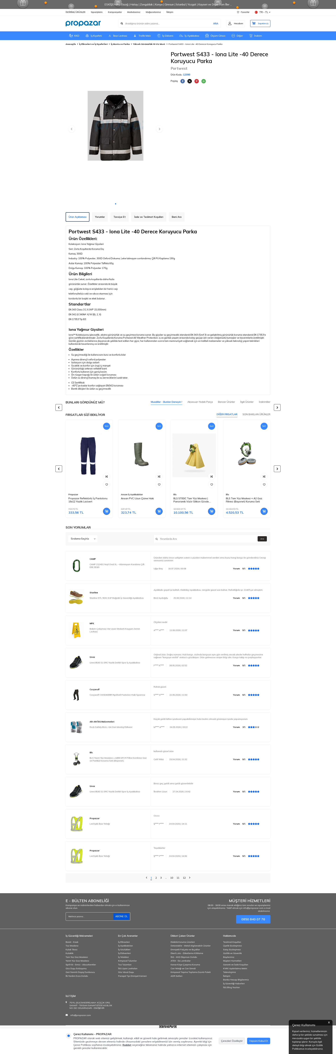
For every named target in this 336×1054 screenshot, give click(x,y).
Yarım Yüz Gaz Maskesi (77, 960)
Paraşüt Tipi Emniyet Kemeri (132, 976)
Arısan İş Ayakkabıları (132, 494)
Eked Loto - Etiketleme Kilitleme (187, 953)
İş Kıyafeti (96, 35)
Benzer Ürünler (226, 401)
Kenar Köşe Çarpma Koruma (185, 964)
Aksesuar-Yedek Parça (200, 401)
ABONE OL (121, 916)
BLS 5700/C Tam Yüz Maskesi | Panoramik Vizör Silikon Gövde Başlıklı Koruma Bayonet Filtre (191, 500)
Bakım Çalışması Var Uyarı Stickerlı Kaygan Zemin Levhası (115, 630)
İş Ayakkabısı (192, 35)
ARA (215, 23)
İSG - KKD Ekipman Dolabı (184, 957)
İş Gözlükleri (124, 949)
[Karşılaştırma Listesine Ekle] (106, 476)
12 (184, 877)
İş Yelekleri (123, 957)
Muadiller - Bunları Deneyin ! (166, 401)
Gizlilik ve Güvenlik (232, 953)
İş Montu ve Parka (120, 44)
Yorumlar (100, 216)
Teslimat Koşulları (232, 942)
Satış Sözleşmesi (232, 949)
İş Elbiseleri (124, 942)
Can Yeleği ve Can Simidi (183, 968)
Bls (175, 494)
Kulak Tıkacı (71, 949)
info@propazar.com (80, 1015)
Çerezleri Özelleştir (232, 1040)
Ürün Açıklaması (77, 216)
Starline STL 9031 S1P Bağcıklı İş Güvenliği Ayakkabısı (117, 598)
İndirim (258, 35)
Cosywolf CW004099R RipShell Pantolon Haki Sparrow (117, 694)
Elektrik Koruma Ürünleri (183, 942)
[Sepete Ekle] (106, 511)
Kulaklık (69, 953)
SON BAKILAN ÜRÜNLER (256, 414)
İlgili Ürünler (247, 401)
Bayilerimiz (228, 957)
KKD (76, 35)
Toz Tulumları (124, 964)
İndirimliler (264, 401)
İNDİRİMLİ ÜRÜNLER (75, 12)
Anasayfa (71, 44)
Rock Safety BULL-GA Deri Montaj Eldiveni (111, 727)
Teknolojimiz (229, 972)
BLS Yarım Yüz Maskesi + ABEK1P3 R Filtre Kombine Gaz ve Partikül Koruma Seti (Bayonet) (118, 759)
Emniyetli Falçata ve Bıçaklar (185, 949)
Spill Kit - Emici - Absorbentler (81, 964)
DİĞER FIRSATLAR (227, 414)
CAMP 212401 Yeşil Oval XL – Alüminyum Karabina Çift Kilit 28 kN (117, 565)
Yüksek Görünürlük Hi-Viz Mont (149, 44)
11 (178, 877)
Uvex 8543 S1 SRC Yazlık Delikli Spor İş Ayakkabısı (115, 662)
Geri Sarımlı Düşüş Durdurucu (80, 972)
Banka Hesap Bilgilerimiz (236, 979)
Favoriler (245, 12)
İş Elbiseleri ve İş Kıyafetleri (93, 44)
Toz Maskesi (72, 945)
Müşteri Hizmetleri (232, 960)
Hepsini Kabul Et (258, 1040)
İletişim (169, 12)
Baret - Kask (72, 942)
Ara (262, 538)
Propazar (73, 494)
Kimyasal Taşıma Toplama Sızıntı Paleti (191, 972)
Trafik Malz (144, 35)
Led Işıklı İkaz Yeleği (100, 823)
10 (171, 877)
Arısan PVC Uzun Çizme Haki (137, 498)
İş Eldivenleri (124, 953)
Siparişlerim (97, 12)
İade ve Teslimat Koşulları (148, 216)
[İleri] (189, 878)
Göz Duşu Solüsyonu (76, 968)
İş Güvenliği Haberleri (234, 983)
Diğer (240, 35)
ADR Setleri (176, 976)
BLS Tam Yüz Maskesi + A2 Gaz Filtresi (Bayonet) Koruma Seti (244, 500)
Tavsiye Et (119, 216)
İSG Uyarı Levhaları (127, 968)
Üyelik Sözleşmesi (232, 945)
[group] (115, 126)
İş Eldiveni (167, 35)
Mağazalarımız (153, 12)
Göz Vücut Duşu (126, 972)
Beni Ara (176, 216)
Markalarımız (133, 12)
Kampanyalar (115, 12)
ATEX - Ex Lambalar (181, 960)
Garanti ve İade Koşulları (235, 964)
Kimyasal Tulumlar (127, 960)
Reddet (126, 1044)
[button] (115, 203)
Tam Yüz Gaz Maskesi (77, 957)
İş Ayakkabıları (125, 945)
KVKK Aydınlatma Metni (235, 968)
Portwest (179, 68)
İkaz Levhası (120, 35)
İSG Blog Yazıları (231, 987)
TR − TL (263, 12)
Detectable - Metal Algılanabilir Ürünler (191, 945)
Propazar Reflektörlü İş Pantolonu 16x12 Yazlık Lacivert (87, 500)
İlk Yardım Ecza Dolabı (77, 976)
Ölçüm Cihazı (218, 35)
